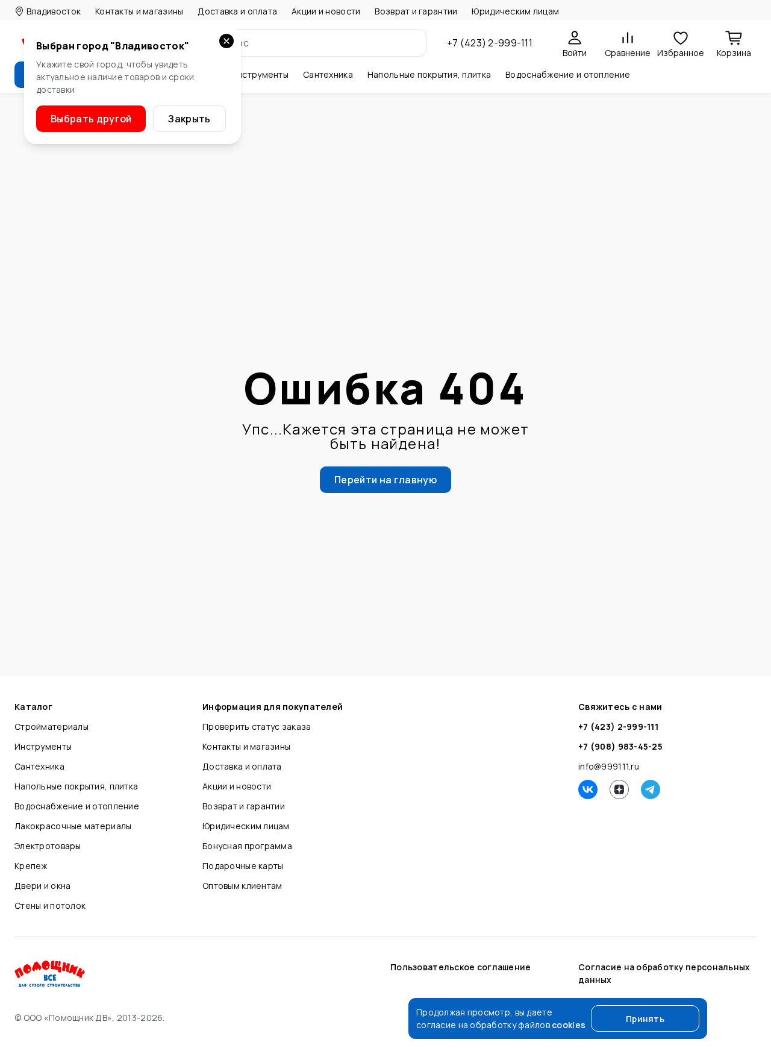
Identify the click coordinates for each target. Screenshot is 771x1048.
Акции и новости (326, 11)
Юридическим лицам (515, 11)
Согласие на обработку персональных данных (664, 973)
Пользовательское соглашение (460, 967)
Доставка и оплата (237, 11)
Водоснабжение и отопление (76, 806)
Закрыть (189, 118)
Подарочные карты (242, 865)
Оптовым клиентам (242, 885)
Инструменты (43, 746)
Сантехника (39, 766)
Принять (645, 1018)
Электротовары (47, 846)
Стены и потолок (50, 905)
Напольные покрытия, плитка (76, 786)
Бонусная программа (247, 846)
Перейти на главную (385, 479)
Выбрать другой (91, 118)
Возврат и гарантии (416, 11)
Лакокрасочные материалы (72, 826)
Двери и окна (42, 885)
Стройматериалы (51, 726)
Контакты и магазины (139, 11)
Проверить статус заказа (256, 726)
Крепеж (31, 865)
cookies (568, 1025)
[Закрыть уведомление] (226, 41)
